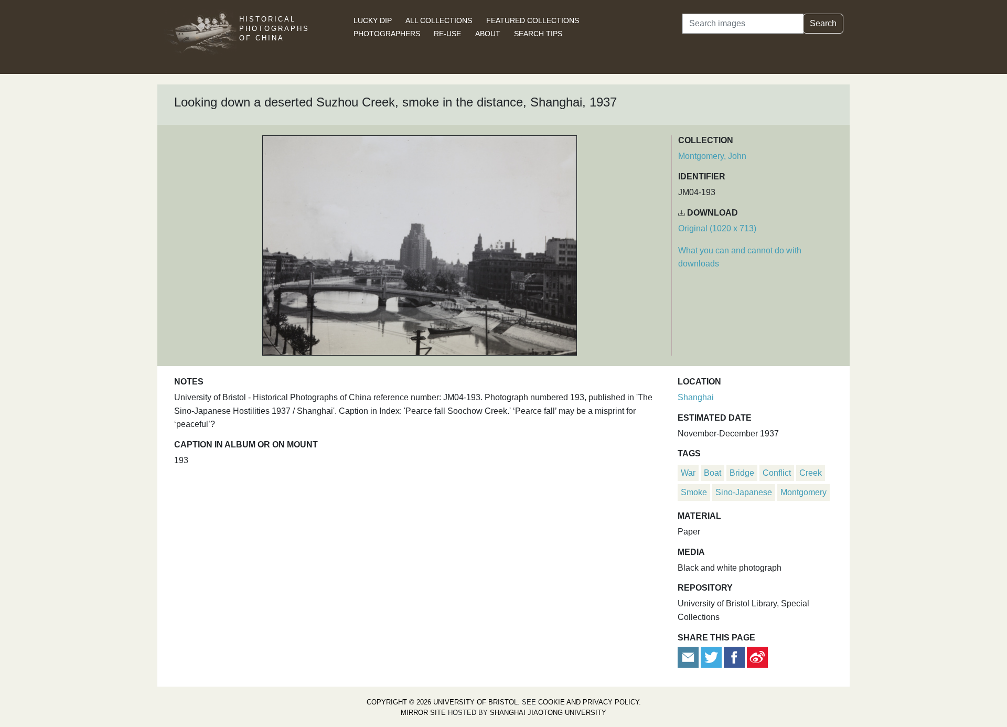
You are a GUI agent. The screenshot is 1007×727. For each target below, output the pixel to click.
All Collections (438, 20)
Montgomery (803, 492)
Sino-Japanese (743, 492)
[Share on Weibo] (757, 656)
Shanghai (696, 397)
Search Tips (538, 33)
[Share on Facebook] (734, 656)
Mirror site (423, 713)
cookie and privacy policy (588, 702)
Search (823, 23)
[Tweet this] (712, 656)
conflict (777, 472)
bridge (742, 472)
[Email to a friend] (689, 656)
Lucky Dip (372, 20)
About (487, 33)
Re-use (447, 33)
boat (712, 472)
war (688, 472)
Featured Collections (532, 20)
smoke (694, 492)
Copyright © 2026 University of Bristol (442, 702)
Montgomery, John (712, 156)
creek (810, 472)
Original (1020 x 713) (717, 228)
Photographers (386, 33)
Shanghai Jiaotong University (548, 713)
